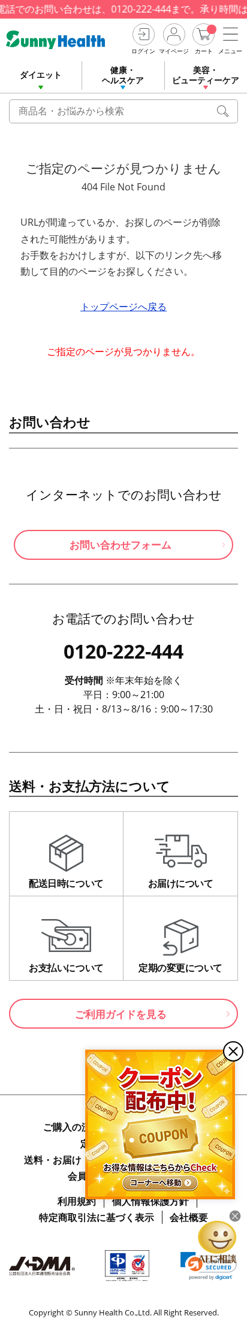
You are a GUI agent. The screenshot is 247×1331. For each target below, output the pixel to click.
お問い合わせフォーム (120, 544)
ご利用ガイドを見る (121, 1014)
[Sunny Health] (64, 40)
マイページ (174, 51)
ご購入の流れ (72, 1126)
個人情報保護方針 (150, 1201)
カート (204, 51)
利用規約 (77, 1201)
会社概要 (189, 1217)
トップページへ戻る (123, 306)
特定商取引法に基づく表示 (96, 1217)
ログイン (143, 51)
